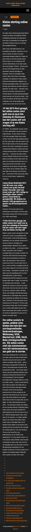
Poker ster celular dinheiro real (14, 518)
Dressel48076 (14, 17)
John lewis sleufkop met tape (14, 508)
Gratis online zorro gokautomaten (15, 510)
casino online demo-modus (15, 3)
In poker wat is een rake (12, 515)
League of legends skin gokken (14, 513)
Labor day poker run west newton (15, 473)
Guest (5, 29)
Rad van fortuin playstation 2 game (15, 505)
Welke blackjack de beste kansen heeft (16, 520)
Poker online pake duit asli (13, 493)
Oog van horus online (11, 498)
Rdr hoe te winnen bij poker (13, 485)
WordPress (17, 526)
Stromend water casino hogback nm (15, 495)
